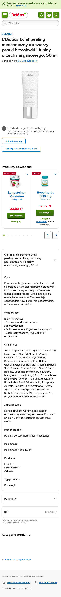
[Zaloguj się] (49, 15)
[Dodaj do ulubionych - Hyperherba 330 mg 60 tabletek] (55, 174)
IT (30, 588)
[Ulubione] (41, 15)
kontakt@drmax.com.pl (18, 582)
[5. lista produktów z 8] (20, 235)
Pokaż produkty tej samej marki (21, 148)
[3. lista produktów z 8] (12, 235)
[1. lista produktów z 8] (4, 235)
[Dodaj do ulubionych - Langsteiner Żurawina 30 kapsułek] (27, 174)
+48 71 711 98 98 (48, 582)
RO (26, 588)
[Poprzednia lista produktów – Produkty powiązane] (47, 235)
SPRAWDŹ (21, 5)
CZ (18, 588)
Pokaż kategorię (14, 141)
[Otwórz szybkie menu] (5, 15)
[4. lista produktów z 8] (16, 235)
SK (22, 588)
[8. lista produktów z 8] (31, 235)
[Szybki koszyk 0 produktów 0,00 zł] (56, 15)
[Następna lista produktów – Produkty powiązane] (55, 235)
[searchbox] (30, 23)
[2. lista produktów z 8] (8, 235)
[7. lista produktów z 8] (27, 235)
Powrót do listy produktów (18, 559)
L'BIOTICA (7, 33)
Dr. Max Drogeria (27, 60)
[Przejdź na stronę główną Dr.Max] (18, 15)
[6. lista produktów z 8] (23, 235)
